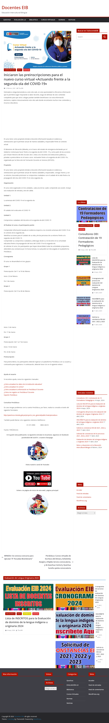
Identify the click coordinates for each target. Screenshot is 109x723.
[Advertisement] (37, 121)
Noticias (71, 20)
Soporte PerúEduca (10, 395)
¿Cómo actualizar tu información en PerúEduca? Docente (23, 389)
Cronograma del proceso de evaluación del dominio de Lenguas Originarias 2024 (98, 284)
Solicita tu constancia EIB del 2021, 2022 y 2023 (98, 319)
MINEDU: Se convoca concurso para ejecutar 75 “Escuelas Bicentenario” (18, 557)
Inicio (19, 70)
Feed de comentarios (84, 497)
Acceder (79, 490)
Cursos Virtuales (48, 20)
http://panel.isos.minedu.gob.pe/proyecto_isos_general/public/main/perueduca (30, 415)
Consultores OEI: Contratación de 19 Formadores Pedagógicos (90, 239)
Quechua (7, 20)
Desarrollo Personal (86, 225)
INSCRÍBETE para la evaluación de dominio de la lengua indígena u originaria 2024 (98, 303)
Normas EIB (27, 613)
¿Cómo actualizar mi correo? (14, 387)
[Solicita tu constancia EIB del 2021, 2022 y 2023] (83, 321)
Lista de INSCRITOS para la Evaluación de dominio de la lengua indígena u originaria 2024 (98, 263)
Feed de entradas (83, 494)
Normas (62, 20)
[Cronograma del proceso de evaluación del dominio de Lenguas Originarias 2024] (83, 285)
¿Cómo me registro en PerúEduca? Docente (19, 392)
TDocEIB (20, 88)
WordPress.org (82, 501)
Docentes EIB (15, 7)
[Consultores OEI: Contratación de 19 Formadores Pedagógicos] (92, 214)
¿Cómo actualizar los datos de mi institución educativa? (23, 384)
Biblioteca (33, 20)
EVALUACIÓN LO (20, 20)
